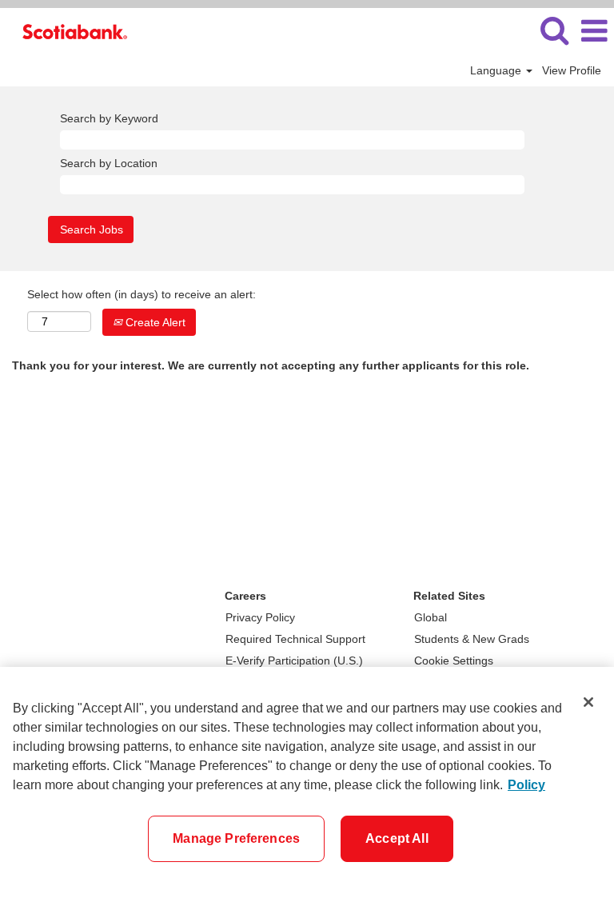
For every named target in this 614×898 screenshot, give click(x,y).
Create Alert (153, 322)
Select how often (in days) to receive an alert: (141, 294)
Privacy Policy (260, 617)
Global (430, 617)
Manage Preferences (236, 838)
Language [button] (497, 70)
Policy (526, 785)
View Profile (571, 70)
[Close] (588, 702)
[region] (307, 782)
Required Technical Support (295, 639)
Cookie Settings (453, 660)
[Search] (554, 30)
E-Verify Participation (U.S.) (294, 660)
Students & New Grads (471, 639)
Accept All (397, 838)
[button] (594, 31)
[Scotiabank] (69, 30)
